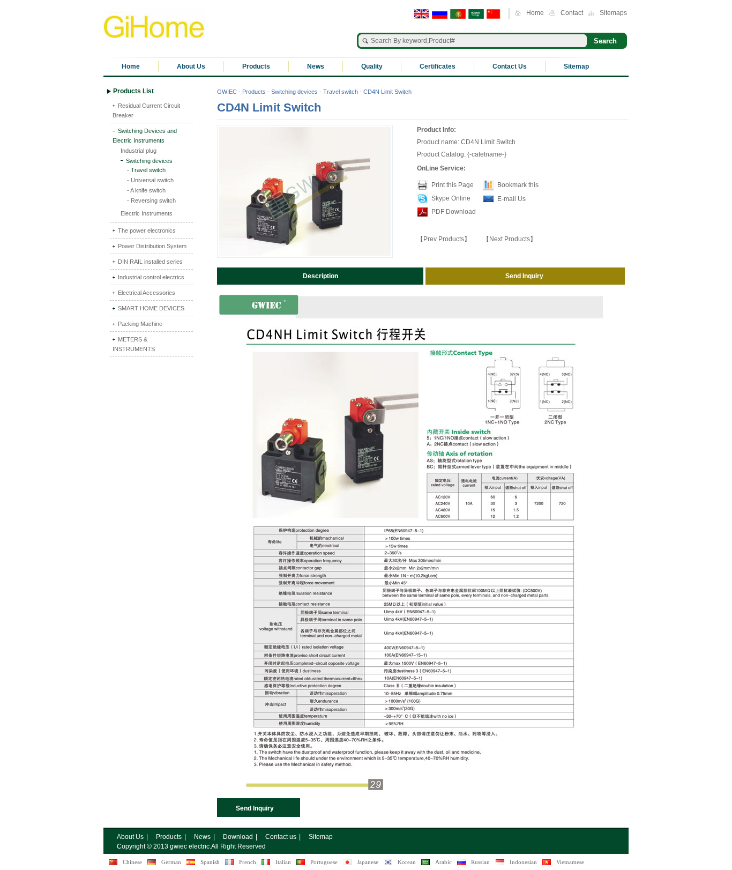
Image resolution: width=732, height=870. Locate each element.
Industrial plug (138, 150)
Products (256, 66)
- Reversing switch (151, 200)
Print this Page (452, 185)
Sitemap (576, 66)
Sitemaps (613, 13)
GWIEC (227, 91)
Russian (480, 862)
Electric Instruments (147, 213)
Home (535, 13)
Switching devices (149, 161)
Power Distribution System (152, 246)
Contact (572, 13)
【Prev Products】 (443, 239)
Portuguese (324, 862)
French (247, 862)
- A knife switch (146, 190)
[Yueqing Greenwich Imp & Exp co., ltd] (154, 25)
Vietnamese (570, 862)
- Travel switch (146, 170)
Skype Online (450, 198)
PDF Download (453, 211)
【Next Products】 (509, 239)
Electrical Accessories (146, 292)
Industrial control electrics (151, 277)
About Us (191, 66)
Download (238, 837)
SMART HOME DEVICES (151, 308)
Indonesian (523, 862)
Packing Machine (140, 324)
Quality (372, 66)
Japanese (367, 862)
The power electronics (147, 230)
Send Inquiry (255, 808)
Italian (283, 862)
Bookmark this (518, 185)
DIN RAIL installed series (150, 261)
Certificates (437, 66)
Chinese (132, 862)
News (315, 66)
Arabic (443, 862)
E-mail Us (511, 199)
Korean (407, 862)
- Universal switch (150, 180)
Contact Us (509, 66)
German (171, 862)
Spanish (210, 862)
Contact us (280, 837)
